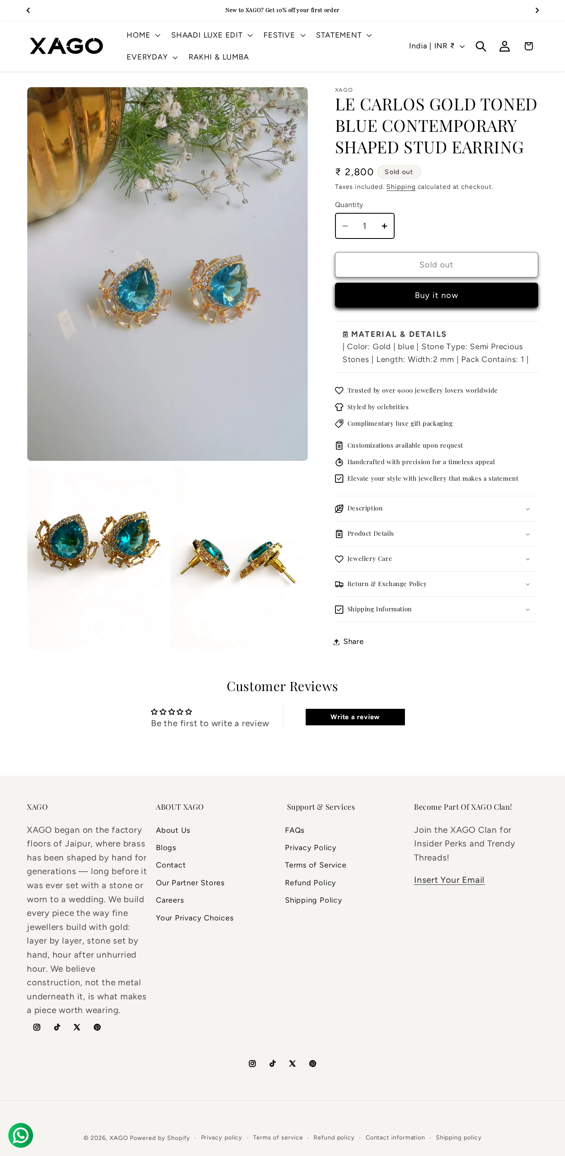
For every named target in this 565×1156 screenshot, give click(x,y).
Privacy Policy (311, 847)
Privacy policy (222, 1137)
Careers (170, 900)
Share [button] (353, 641)
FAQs (294, 830)
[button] (142, 35)
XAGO (119, 1138)
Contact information (395, 1137)
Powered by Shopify (160, 1138)
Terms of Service (315, 865)
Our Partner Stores (190, 882)
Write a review (355, 717)
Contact (171, 865)
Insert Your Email (449, 880)
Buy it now (436, 295)
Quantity (349, 204)
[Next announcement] (537, 10)
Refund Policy (310, 882)
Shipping (400, 187)
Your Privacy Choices (195, 917)
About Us (173, 830)
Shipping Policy (313, 900)
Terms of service (278, 1137)
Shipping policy (459, 1137)
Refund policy (334, 1137)
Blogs (166, 847)
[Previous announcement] (28, 10)
